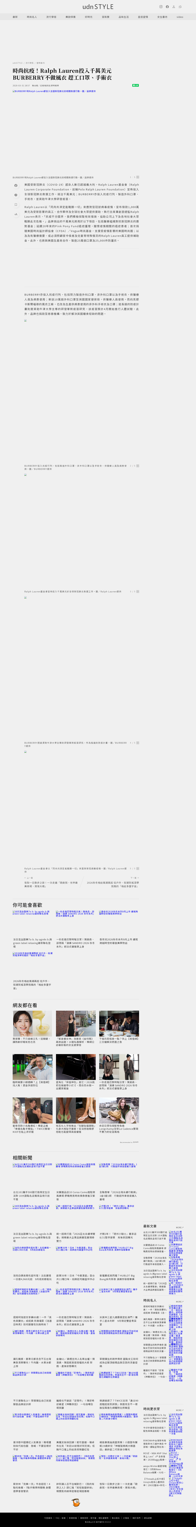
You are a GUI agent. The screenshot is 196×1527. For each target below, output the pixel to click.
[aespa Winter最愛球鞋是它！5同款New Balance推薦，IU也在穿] (176, 1469)
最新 (15, 17)
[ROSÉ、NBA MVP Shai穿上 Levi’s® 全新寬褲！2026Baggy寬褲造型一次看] (176, 1456)
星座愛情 (143, 17)
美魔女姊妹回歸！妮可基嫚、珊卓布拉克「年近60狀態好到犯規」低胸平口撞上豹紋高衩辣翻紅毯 (75, 1445)
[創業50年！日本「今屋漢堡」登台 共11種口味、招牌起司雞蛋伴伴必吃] (76, 1260)
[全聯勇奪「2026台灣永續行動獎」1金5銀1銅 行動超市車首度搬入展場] (119, 1176)
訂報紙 (126, 1518)
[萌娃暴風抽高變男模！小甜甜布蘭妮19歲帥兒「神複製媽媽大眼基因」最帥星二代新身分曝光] (119, 1426)
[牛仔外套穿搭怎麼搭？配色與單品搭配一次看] (176, 1431)
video (180, 17)
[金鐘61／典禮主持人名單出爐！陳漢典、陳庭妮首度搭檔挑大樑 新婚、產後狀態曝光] (76, 1343)
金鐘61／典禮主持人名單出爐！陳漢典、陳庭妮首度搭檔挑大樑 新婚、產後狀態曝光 (75, 1362)
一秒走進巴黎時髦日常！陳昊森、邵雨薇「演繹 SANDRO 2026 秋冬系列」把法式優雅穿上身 (75, 943)
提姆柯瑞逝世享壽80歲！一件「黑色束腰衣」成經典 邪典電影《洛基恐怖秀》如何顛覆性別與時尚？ (32, 1320)
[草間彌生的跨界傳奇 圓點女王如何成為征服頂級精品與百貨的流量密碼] (119, 1343)
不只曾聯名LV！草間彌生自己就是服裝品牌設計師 (154, 1360)
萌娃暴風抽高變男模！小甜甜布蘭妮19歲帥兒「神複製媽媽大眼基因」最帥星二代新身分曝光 (119, 1445)
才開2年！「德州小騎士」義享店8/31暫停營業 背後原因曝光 (118, 1235)
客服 (64, 1518)
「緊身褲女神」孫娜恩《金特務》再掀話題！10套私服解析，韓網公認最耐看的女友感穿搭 (75, 1041)
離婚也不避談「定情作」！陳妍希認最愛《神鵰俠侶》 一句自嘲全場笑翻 (75, 1404)
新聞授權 (73, 1518)
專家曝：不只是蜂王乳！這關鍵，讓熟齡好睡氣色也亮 (32, 1040)
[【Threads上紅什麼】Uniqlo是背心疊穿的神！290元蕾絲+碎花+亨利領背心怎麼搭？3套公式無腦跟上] (176, 1482)
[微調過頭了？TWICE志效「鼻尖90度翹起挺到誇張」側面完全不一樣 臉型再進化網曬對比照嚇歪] (119, 1385)
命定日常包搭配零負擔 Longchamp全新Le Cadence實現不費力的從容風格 (118, 1128)
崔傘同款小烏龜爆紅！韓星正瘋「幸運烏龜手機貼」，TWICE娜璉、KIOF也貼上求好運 (32, 1128)
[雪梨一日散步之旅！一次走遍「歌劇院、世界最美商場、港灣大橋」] (119, 1468)
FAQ (57, 1518)
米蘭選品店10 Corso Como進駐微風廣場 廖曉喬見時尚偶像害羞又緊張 (75, 1195)
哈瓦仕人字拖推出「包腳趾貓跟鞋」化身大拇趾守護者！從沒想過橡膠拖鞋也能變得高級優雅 (75, 1128)
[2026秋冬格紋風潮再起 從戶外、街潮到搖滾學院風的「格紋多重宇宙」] (33, 965)
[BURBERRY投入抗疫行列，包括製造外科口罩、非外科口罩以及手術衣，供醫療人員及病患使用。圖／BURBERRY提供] (81, 391)
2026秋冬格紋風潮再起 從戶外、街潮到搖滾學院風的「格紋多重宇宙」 (32, 984)
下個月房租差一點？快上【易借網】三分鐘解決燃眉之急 (119, 1040)
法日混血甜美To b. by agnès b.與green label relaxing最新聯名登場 (32, 943)
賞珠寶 (105, 17)
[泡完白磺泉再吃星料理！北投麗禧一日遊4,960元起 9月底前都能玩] (33, 1260)
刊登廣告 (48, 1518)
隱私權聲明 (104, 1518)
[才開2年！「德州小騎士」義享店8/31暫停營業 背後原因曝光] (119, 1218)
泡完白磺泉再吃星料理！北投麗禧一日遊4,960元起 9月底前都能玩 (32, 1277)
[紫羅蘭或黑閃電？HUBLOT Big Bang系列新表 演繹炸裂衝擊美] (119, 1260)
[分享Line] (16, 195)
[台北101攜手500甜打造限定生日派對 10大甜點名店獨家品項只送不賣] (33, 1176)
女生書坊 (162, 17)
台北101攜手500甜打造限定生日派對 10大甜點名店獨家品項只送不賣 (31, 1195)
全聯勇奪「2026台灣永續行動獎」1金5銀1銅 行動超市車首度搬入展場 (119, 1195)
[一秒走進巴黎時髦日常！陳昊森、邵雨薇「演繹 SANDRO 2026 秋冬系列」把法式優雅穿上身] (76, 923)
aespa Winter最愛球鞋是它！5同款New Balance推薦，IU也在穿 (155, 1470)
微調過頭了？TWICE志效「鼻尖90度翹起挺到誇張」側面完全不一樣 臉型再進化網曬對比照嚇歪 (119, 1404)
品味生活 (124, 17)
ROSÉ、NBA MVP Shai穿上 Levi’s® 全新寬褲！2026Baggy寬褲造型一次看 (155, 1458)
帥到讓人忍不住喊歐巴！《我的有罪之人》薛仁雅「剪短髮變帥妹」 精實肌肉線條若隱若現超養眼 (75, 1487)
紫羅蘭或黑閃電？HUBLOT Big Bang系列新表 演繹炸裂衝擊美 (117, 1277)
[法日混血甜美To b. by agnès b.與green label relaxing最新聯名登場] (33, 923)
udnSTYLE (18, 63)
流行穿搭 (51, 17)
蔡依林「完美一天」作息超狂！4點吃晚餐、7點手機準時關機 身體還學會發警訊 (32, 1487)
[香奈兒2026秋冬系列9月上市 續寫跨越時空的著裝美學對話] (119, 923)
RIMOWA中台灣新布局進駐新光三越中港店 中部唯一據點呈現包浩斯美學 (155, 1445)
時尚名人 (32, 17)
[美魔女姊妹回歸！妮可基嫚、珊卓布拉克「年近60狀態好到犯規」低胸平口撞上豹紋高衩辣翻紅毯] (76, 1426)
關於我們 (137, 1518)
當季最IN (41, 63)
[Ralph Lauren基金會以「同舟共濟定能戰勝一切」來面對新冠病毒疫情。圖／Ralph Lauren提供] (81, 808)
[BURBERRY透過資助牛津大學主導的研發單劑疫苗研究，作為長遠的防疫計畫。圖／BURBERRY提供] (81, 668)
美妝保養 (71, 17)
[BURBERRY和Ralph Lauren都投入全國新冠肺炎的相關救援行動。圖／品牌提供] (76, 132)
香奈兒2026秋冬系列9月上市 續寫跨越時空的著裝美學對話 (119, 941)
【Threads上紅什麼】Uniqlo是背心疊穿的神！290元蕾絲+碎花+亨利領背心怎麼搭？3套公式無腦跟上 (155, 1485)
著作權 (93, 1518)
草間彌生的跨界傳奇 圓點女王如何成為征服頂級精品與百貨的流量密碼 (119, 1362)
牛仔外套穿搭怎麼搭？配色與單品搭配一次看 (154, 1429)
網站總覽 (148, 1518)
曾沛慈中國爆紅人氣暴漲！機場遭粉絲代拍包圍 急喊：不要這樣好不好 (32, 1445)
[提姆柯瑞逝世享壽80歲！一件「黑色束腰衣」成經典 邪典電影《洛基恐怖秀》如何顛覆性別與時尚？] (33, 1301)
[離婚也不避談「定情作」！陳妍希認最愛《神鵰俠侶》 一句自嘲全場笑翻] (76, 1385)
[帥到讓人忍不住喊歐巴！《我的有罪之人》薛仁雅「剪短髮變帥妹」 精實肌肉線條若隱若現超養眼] (76, 1468)
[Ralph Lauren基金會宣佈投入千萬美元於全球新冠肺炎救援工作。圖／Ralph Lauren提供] (81, 531)
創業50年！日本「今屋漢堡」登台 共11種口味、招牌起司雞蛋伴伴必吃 (76, 1279)
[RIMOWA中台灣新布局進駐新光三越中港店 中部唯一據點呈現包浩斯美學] (176, 1443)
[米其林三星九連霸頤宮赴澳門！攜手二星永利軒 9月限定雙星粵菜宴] (119, 1301)
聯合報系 (116, 1518)
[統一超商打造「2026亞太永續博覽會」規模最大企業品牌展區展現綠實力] (76, 1218)
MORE (179, 1227)
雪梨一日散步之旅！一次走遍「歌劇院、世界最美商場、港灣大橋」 (119, 1485)
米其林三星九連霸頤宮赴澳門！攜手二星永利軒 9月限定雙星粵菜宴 (119, 1320)
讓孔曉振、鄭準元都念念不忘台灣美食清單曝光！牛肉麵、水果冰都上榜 (32, 1362)
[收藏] (16, 204)
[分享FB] (16, 185)
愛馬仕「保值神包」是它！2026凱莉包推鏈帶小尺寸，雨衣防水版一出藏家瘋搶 (75, 1085)
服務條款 (84, 1518)
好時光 (89, 17)
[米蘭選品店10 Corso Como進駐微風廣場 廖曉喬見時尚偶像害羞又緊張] (76, 1176)
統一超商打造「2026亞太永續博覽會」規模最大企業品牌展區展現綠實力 (75, 1237)
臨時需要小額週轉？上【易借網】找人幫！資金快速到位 (32, 1084)
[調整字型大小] (16, 214)
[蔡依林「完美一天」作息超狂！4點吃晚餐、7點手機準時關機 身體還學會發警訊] (33, 1468)
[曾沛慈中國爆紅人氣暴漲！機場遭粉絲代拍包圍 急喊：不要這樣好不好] (33, 1426)
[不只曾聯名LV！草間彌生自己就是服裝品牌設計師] (33, 1385)
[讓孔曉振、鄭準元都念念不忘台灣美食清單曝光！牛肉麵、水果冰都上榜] (33, 1343)
